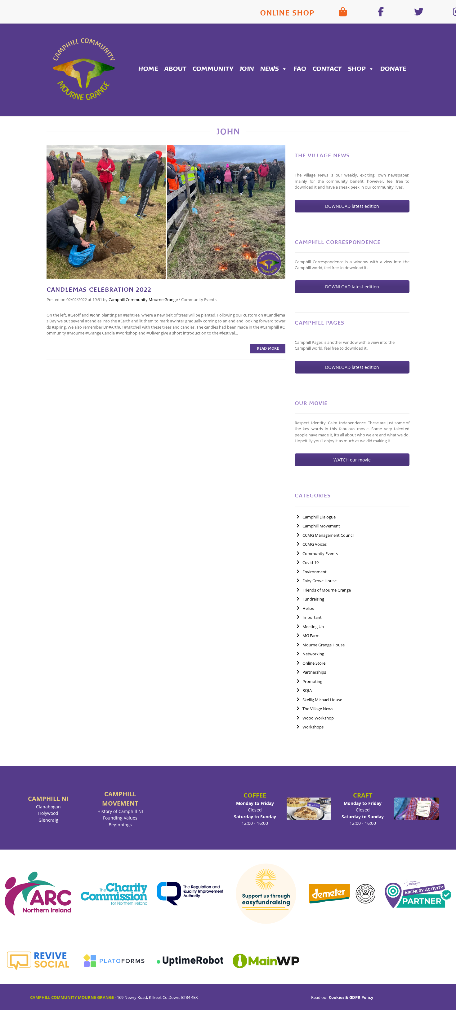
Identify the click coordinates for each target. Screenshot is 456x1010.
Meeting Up (313, 626)
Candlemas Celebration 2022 (99, 289)
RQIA (307, 690)
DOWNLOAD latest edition (352, 206)
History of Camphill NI (120, 811)
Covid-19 (310, 562)
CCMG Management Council (328, 535)
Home (148, 68)
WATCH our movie (352, 460)
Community (213, 68)
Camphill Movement (321, 526)
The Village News (317, 708)
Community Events (199, 299)
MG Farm (311, 635)
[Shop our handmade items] (342, 11)
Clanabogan (48, 807)
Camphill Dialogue (319, 517)
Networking (313, 654)
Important (312, 617)
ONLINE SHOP (287, 13)
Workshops (313, 727)
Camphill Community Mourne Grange (143, 299)
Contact (327, 68)
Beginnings (120, 825)
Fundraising (313, 599)
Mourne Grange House (323, 645)
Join (246, 68)
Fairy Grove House (319, 581)
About (175, 68)
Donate (393, 68)
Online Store (313, 663)
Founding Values (120, 818)
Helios (308, 608)
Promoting (312, 681)
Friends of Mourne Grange (326, 590)
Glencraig (48, 820)
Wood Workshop (318, 718)
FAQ (299, 68)
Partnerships (314, 672)
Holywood (48, 813)
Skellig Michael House (322, 699)
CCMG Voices (314, 544)
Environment (314, 572)
